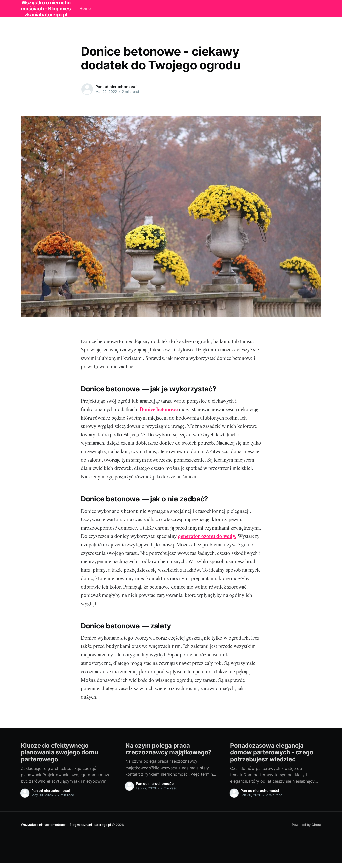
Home (85, 8)
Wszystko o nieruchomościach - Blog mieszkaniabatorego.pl (66, 825)
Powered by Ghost (306, 825)
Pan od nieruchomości (116, 86)
